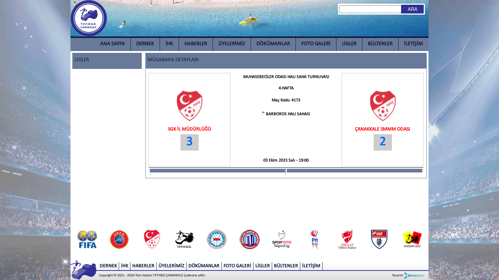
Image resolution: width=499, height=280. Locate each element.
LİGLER (349, 44)
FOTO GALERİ (316, 44)
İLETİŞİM (413, 44)
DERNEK (145, 44)
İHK (169, 44)
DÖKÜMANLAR (273, 44)
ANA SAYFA (112, 44)
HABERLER (195, 44)
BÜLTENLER (380, 44)
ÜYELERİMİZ (231, 44)
